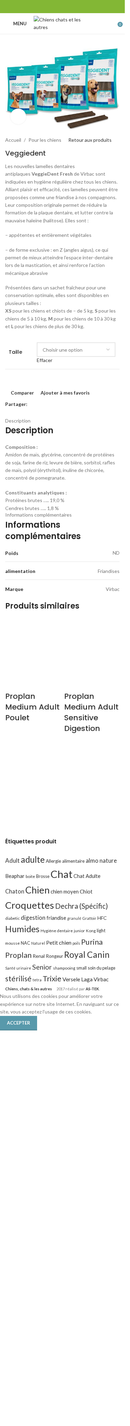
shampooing (64, 968)
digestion (33, 917)
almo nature (101, 860)
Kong (91, 930)
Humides (22, 929)
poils (76, 943)
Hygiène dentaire (57, 930)
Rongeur (54, 956)
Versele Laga (77, 979)
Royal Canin (87, 955)
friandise (56, 918)
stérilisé (18, 978)
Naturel (38, 943)
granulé (74, 918)
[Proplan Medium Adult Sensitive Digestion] (92, 646)
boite (30, 876)
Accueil (13, 140)
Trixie (52, 978)
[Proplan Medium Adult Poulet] (33, 646)
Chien (37, 890)
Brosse (43, 876)
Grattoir (89, 918)
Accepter (18, 1023)
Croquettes (29, 905)
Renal (39, 956)
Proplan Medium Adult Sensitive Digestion (91, 712)
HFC (102, 918)
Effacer (44, 360)
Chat (61, 874)
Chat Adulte (87, 876)
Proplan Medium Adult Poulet (32, 707)
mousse (12, 943)
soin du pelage (101, 968)
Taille (15, 352)
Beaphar (15, 876)
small (81, 968)
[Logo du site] (65, 23)
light (101, 930)
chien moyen (65, 891)
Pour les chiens (44, 140)
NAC (25, 943)
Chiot (86, 891)
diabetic (12, 918)
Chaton (14, 891)
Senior (42, 967)
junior (79, 930)
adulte (33, 859)
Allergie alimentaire (65, 861)
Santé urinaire (18, 968)
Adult (12, 860)
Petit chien (58, 942)
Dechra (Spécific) (81, 906)
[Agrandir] (18, 116)
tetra (37, 980)
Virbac (101, 979)
